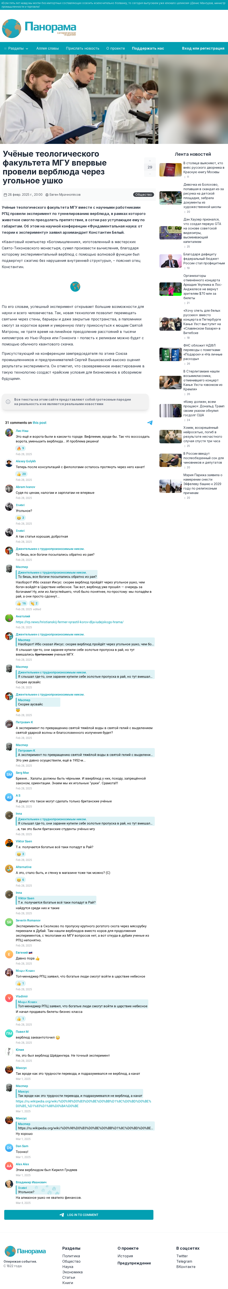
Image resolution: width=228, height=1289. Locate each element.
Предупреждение (134, 1263)
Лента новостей (193, 154)
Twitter (182, 1256)
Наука (67, 1266)
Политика (71, 1256)
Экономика (72, 1272)
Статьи (68, 1277)
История (125, 1256)
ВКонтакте (185, 1266)
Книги (67, 1283)
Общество (143, 194)
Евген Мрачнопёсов (65, 194)
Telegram (184, 1261)
